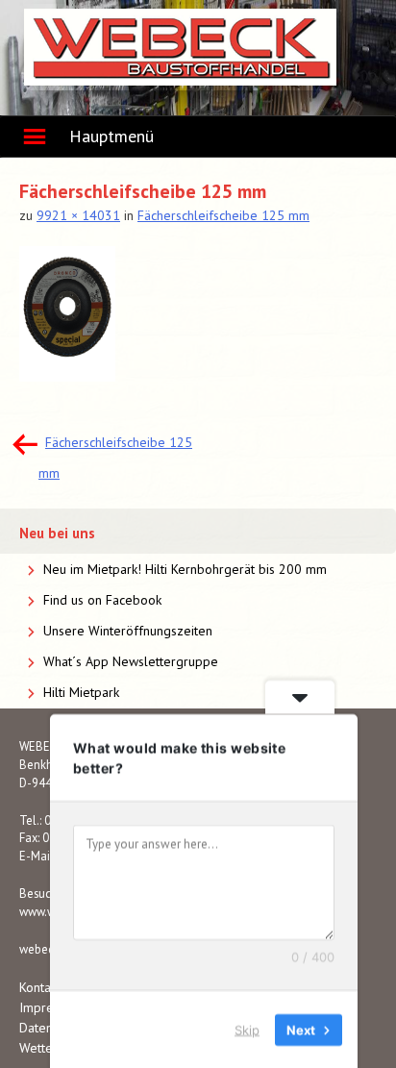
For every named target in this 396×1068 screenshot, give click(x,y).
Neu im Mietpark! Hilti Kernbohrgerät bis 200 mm (185, 569)
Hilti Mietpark (81, 692)
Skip (247, 1028)
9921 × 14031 (78, 215)
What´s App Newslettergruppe (130, 661)
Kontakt (40, 987)
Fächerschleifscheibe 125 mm (223, 215)
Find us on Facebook (102, 600)
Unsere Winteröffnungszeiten (127, 630)
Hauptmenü (111, 136)
